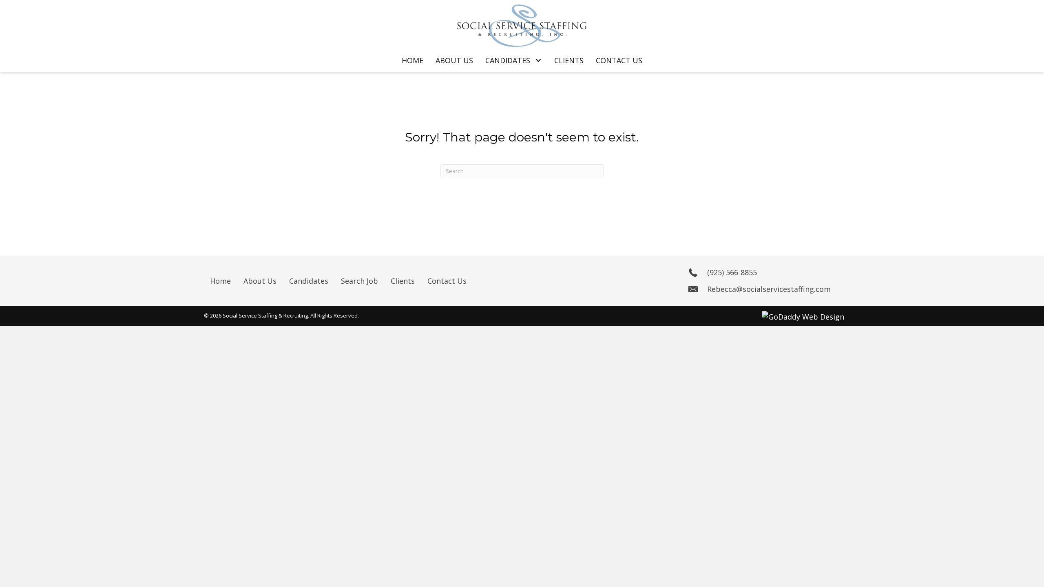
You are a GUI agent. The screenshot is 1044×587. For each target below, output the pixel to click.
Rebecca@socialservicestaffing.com (769, 289)
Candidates (308, 281)
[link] (412, 60)
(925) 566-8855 (732, 272)
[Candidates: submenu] (538, 60)
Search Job (359, 281)
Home (220, 281)
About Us (259, 281)
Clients (403, 281)
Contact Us (447, 281)
